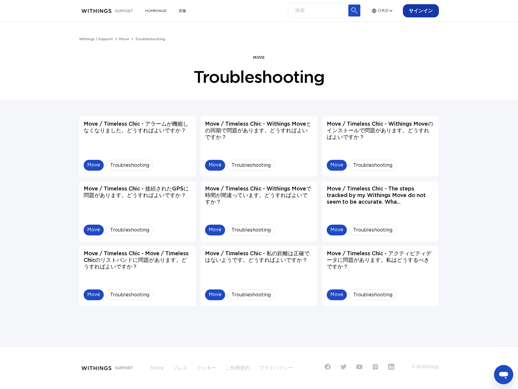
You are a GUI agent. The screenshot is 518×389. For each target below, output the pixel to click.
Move (124, 39)
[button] (421, 10)
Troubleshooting (150, 39)
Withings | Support (96, 39)
